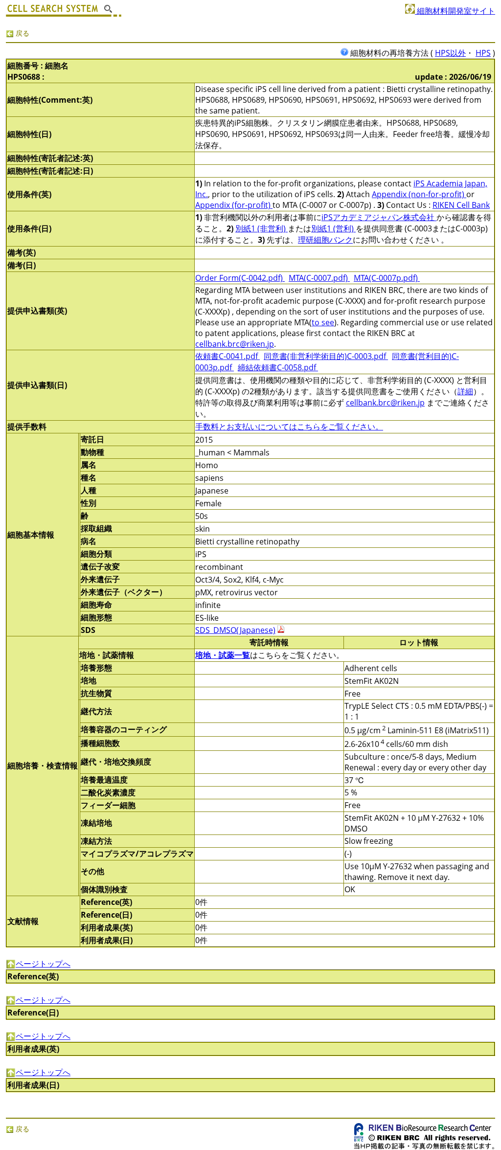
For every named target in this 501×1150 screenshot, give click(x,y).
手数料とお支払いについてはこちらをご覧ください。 (289, 426)
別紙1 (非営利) (261, 228)
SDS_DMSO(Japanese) (235, 630)
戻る (21, 33)
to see (323, 322)
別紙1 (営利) (333, 228)
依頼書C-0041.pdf (227, 356)
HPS (483, 52)
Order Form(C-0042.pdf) (240, 277)
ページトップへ (43, 963)
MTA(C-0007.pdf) (319, 277)
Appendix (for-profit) (234, 205)
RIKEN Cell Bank (461, 205)
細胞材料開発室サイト (455, 10)
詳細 (465, 391)
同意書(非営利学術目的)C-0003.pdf (326, 356)
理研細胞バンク (325, 239)
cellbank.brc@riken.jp (234, 343)
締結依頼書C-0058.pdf (278, 367)
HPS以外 (450, 52)
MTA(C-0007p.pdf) (387, 277)
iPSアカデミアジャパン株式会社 (378, 217)
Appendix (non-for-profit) (419, 194)
